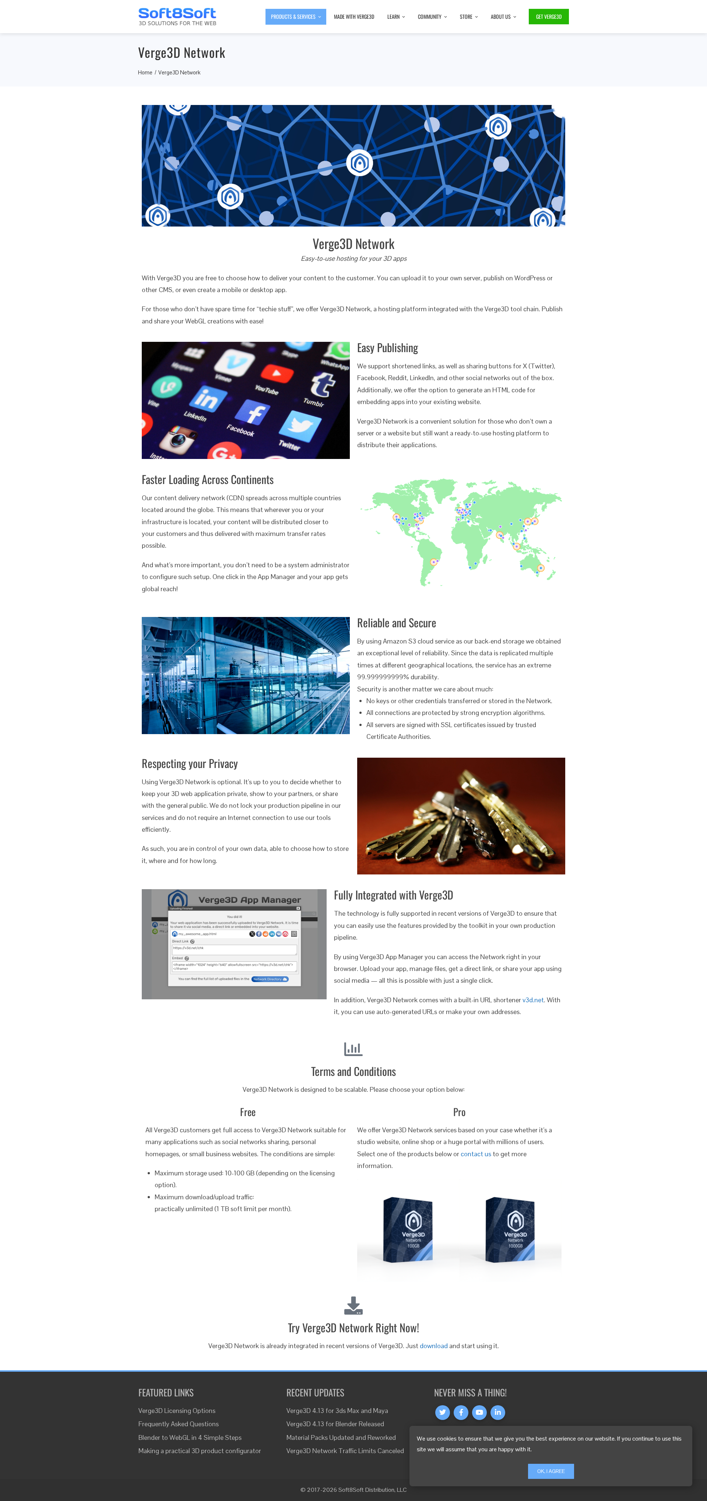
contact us (476, 1154)
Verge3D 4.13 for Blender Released (335, 1424)
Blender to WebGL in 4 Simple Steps (190, 1437)
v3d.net (533, 1000)
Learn (393, 16)
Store (466, 16)
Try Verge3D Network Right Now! (353, 1327)
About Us (501, 16)
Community (430, 16)
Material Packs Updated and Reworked (341, 1437)
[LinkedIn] (497, 1412)
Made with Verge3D (354, 16)
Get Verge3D (549, 16)
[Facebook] (461, 1412)
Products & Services (293, 16)
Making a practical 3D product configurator (199, 1450)
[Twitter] (442, 1412)
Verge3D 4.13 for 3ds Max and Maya (337, 1410)
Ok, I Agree (551, 1471)
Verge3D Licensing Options (176, 1410)
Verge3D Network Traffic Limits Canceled (345, 1450)
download (434, 1346)
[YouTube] (479, 1412)
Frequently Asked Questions (178, 1424)
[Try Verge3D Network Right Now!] (353, 1305)
